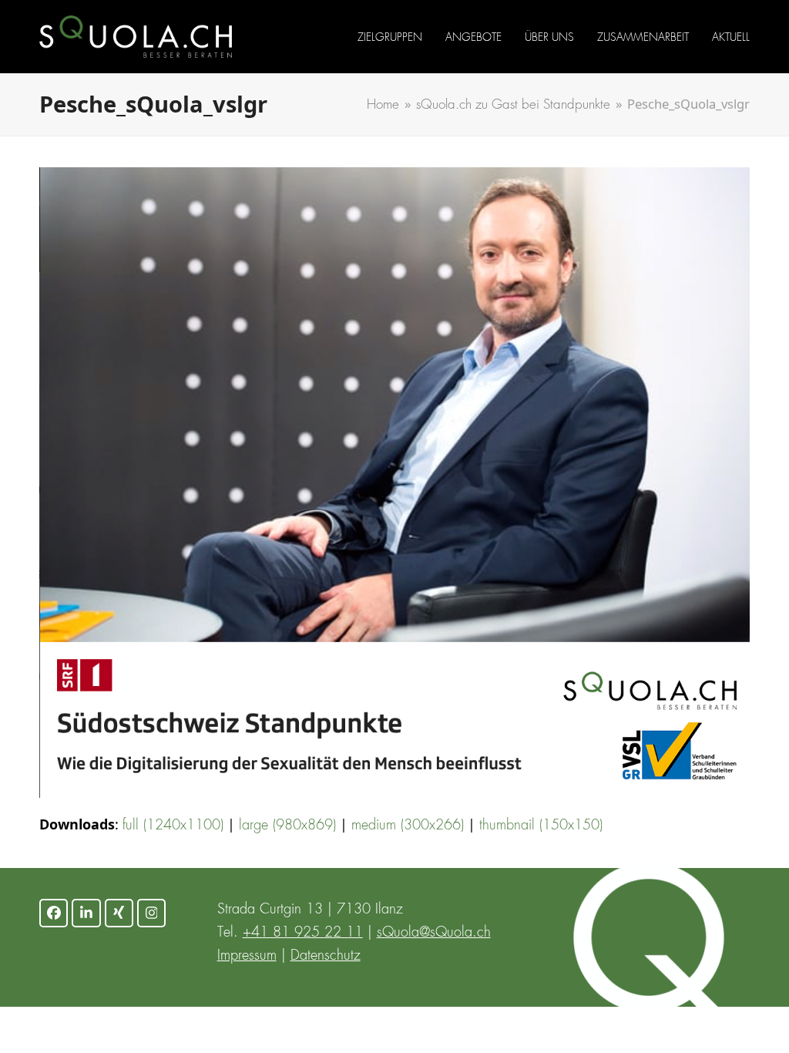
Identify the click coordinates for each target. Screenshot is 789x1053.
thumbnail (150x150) (541, 826)
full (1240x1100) (173, 826)
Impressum (247, 956)
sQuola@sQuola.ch (434, 933)
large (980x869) (287, 826)
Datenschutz (325, 956)
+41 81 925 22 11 (303, 933)
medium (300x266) (407, 826)
